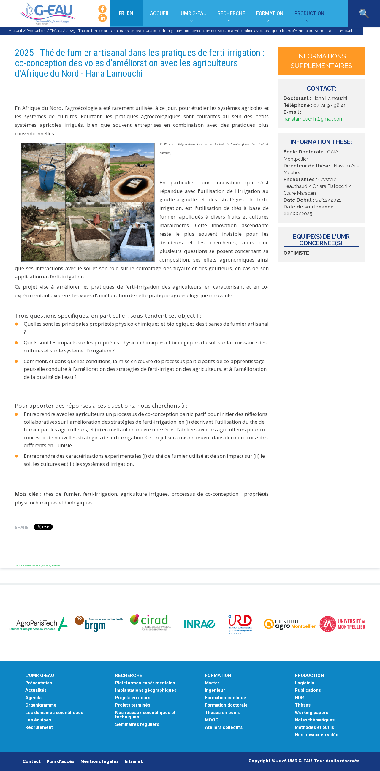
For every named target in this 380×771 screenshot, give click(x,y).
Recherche (231, 13)
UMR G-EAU (194, 13)
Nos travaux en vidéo (316, 735)
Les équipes (38, 720)
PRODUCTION (309, 675)
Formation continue (225, 698)
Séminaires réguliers (137, 724)
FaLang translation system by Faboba (38, 565)
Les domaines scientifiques (54, 712)
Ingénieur (215, 690)
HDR (299, 698)
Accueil (160, 13)
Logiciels (304, 683)
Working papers (311, 712)
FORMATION (218, 675)
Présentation (38, 683)
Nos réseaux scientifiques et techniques (145, 714)
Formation (270, 13)
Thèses (56, 31)
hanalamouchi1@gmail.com (314, 119)
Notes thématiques (315, 720)
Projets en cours (132, 698)
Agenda (33, 698)
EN (130, 13)
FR (122, 13)
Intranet (134, 761)
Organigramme (40, 705)
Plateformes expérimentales (145, 683)
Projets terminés (132, 705)
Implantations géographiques (145, 690)
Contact (32, 761)
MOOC (211, 720)
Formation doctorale (226, 705)
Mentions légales (99, 761)
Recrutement (39, 727)
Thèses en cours (222, 712)
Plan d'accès (61, 761)
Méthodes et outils (314, 727)
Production (309, 13)
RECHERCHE (128, 675)
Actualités (36, 690)
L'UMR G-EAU (39, 675)
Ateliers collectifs (224, 727)
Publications (308, 690)
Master (212, 683)
